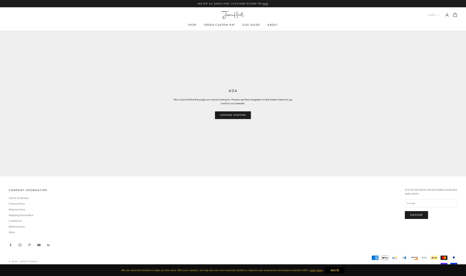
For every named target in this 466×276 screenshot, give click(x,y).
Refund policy (17, 226)
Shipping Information (21, 215)
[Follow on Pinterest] (29, 245)
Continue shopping (233, 115)
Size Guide (251, 25)
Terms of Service (19, 198)
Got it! (335, 270)
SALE (265, 3)
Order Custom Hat (219, 25)
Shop (192, 25)
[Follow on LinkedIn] (48, 245)
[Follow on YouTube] (39, 245)
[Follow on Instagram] (20, 245)
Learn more (316, 270)
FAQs (12, 232)
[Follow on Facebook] (10, 245)
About (272, 25)
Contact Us (15, 221)
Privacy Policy (17, 203)
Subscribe (416, 215)
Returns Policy (17, 209)
